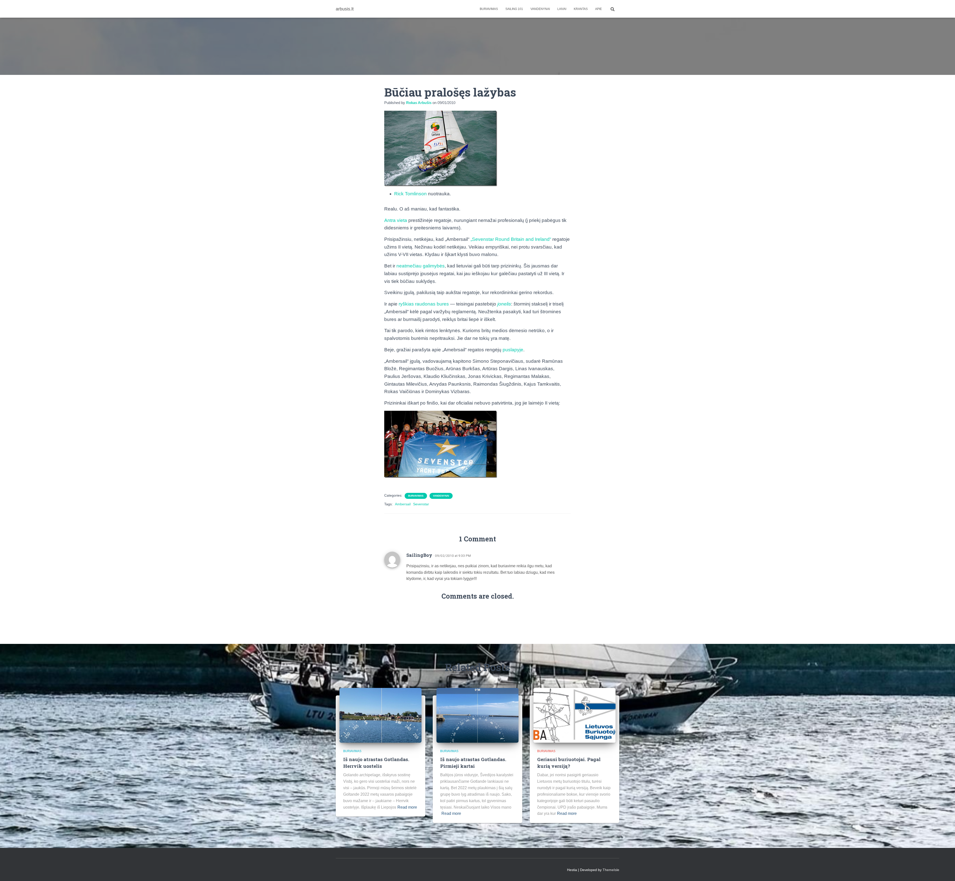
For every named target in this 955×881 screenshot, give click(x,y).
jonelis (504, 304)
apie (598, 9)
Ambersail (403, 504)
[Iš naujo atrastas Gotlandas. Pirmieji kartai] (477, 715)
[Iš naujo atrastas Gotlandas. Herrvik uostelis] (380, 715)
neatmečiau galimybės (420, 265)
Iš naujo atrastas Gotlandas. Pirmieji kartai (473, 762)
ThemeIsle (611, 870)
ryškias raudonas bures (424, 304)
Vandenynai (540, 9)
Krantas (581, 9)
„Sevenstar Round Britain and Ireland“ (511, 239)
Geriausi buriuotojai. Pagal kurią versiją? (569, 762)
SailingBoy (419, 555)
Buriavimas (489, 9)
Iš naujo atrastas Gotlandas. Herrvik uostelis (376, 762)
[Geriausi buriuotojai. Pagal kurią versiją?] (574, 715)
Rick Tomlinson (410, 193)
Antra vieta (395, 220)
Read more (407, 807)
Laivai (561, 9)
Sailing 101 (514, 9)
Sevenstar (421, 504)
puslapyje (513, 349)
